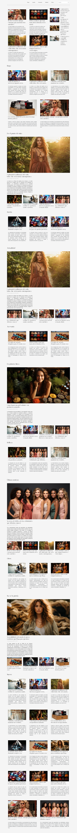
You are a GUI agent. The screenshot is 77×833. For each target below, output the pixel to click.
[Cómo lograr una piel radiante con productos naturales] (14, 199)
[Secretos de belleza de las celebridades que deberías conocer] (62, 199)
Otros (52, 2)
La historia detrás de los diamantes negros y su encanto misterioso (15, 229)
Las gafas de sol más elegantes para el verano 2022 (17, 343)
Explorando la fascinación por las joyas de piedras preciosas (65, 12)
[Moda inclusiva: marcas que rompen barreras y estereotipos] (38, 40)
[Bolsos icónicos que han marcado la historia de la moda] (38, 14)
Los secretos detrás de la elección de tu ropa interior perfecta (62, 668)
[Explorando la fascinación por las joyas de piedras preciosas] (54, 10)
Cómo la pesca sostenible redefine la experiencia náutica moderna (65, 40)
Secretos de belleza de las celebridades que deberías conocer (61, 205)
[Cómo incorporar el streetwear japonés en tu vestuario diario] (54, 19)
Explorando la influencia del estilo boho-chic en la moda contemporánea (17, 48)
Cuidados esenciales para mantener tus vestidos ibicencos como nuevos (58, 83)
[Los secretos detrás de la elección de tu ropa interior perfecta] (22, 107)
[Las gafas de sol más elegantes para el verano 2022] (17, 336)
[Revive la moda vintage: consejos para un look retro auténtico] (17, 14)
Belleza (46, 2)
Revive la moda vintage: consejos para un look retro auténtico (16, 22)
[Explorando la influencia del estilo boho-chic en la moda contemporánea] (17, 40)
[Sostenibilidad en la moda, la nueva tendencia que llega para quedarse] (54, 28)
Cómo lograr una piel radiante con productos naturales (14, 205)
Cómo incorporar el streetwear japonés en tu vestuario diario (65, 21)
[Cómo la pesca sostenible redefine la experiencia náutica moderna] (54, 38)
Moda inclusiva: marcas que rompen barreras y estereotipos (38, 48)
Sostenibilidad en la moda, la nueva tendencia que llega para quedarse (65, 30)
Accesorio (40, 2)
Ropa (28, 2)
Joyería (33, 2)
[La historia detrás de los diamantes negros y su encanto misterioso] (17, 221)
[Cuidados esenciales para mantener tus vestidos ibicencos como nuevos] (60, 75)
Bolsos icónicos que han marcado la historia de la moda (37, 22)
